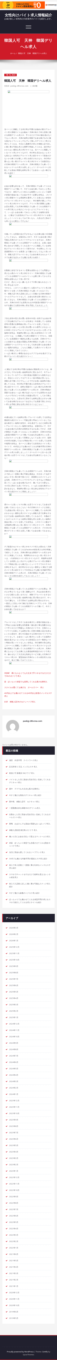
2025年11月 (14, 953)
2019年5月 (13, 1318)
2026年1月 (13, 940)
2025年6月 (13, 985)
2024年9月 (13, 1043)
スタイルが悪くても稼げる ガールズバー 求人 (24, 687)
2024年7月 (13, 1056)
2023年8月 (13, 1126)
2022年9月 (13, 1196)
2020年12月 (14, 1292)
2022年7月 (13, 1209)
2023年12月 (14, 1100)
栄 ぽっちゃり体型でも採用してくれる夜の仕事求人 (25, 681)
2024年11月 (14, 1030)
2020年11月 (14, 1299)
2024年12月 (14, 1024)
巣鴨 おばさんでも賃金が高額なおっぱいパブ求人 (29, 823)
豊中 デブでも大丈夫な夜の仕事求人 (24, 789)
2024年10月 (14, 1036)
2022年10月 (14, 1190)
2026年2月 (13, 934)
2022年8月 (13, 1203)
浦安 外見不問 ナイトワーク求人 (23, 760)
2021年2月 (13, 1279)
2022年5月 (13, 1222)
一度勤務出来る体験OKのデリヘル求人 (24, 808)
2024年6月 (13, 1062)
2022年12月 (14, 1177)
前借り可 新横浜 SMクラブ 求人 (22, 773)
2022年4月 (13, 1228)
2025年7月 (13, 979)
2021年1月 (13, 1286)
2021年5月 (13, 1260)
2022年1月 (13, 1247)
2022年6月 (13, 1215)
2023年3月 (13, 1158)
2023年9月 (13, 1119)
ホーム (13, 53)
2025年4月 (13, 998)
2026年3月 (13, 928)
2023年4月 (13, 1151)
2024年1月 (13, 1094)
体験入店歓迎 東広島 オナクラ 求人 (23, 830)
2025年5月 (13, 992)
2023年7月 (13, 1132)
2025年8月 (13, 972)
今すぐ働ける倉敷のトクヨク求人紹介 (24, 893)
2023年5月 (13, 1145)
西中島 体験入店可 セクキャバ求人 (24, 801)
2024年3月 (13, 1081)
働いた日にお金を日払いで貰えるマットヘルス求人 (29, 836)
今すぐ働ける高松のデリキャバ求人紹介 (25, 795)
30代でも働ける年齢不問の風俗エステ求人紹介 (28, 858)
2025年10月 (14, 960)
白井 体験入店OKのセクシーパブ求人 (20, 701)
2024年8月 (13, 1049)
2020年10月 (14, 1305)
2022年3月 (13, 1235)
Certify (45, 1351)
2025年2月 (13, 1011)
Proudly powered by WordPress (20, 1351)
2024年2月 (13, 1087)
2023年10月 (14, 1113)
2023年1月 (13, 1171)
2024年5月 (13, 1068)
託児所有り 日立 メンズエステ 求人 (23, 766)
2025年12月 (14, 947)
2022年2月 (13, 1241)
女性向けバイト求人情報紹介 (28, 14)
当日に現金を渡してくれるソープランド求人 (27, 852)
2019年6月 (13, 1311)
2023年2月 (13, 1164)
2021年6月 (13, 1254)
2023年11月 (14, 1107)
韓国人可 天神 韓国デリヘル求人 (32, 53)
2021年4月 (13, 1267)
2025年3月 (13, 1004)
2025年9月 (13, 966)
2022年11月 (14, 1183)
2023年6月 (13, 1139)
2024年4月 (13, 1075)
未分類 (34, 86)
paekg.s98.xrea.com (19, 86)
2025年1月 (13, 1017)
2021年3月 (13, 1273)
